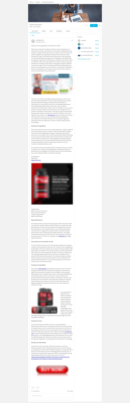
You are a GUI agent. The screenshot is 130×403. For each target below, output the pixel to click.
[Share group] (99, 25)
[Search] (87, 25)
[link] (35, 31)
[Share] (72, 40)
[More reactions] (37, 388)
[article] (52, 219)
